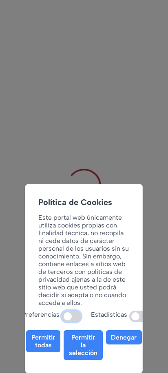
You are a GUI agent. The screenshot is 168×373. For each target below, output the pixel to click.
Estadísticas (109, 314)
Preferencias (41, 314)
